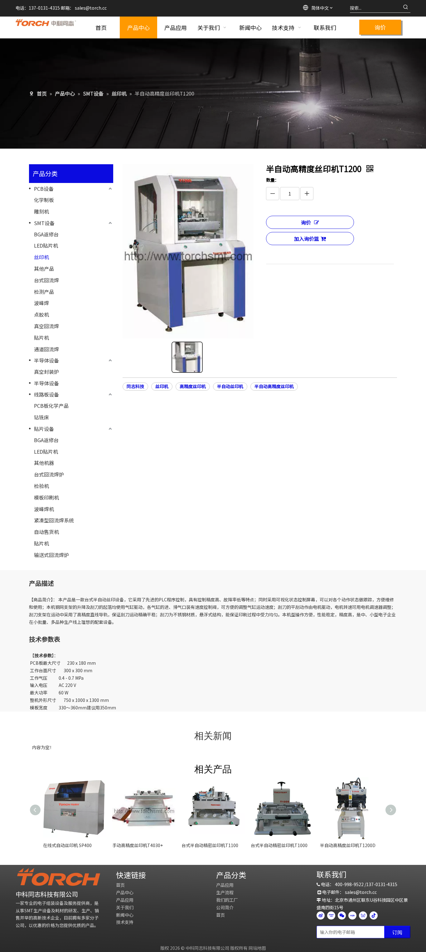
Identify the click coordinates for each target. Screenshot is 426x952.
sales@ (82, 8)
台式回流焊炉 (49, 474)
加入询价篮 (306, 238)
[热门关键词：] (405, 7)
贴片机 (41, 337)
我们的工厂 (227, 900)
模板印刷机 (46, 497)
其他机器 (44, 462)
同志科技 (135, 386)
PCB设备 (44, 188)
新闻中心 (124, 915)
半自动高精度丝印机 (274, 386)
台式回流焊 (46, 280)
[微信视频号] (363, 915)
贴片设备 (44, 428)
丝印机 (41, 257)
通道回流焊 (46, 349)
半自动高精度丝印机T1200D (347, 845)
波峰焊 (41, 303)
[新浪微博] (321, 915)
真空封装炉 (46, 371)
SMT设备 (44, 223)
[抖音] (374, 915)
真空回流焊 (46, 326)
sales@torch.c (360, 892)
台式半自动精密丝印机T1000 (279, 845)
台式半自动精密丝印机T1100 (210, 845)
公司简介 (225, 907)
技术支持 (124, 922)
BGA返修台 (46, 234)
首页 (120, 885)
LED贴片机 (46, 245)
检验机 (41, 486)
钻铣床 (41, 417)
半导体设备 (46, 360)
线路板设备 (46, 394)
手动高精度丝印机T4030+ (137, 845)
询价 (380, 27)
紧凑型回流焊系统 (54, 520)
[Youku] (331, 915)
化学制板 (44, 200)
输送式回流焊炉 (51, 555)
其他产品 (44, 268)
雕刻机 (41, 211)
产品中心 (124, 892)
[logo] (58, 877)
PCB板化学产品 (51, 405)
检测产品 (44, 291)
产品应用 (124, 900)
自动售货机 (46, 531)
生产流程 (225, 892)
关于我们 (124, 907)
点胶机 (41, 314)
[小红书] (352, 915)
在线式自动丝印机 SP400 (67, 845)
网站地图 (257, 948)
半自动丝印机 (230, 386)
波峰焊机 (44, 509)
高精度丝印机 (193, 386)
